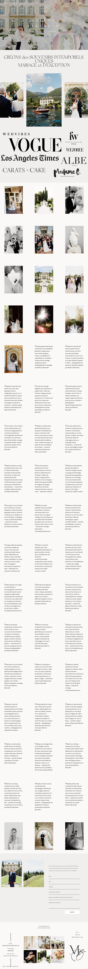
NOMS (50, 876)
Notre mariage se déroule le (54, 892)
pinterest (14, 956)
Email (50, 881)
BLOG (77, 932)
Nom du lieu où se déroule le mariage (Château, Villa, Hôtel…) (61, 897)
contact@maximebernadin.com (10, 945)
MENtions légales (77, 937)
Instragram (7, 956)
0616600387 (11, 950)
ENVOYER (72, 912)
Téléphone (51, 886)
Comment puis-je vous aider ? (54, 902)
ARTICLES (77, 935)
